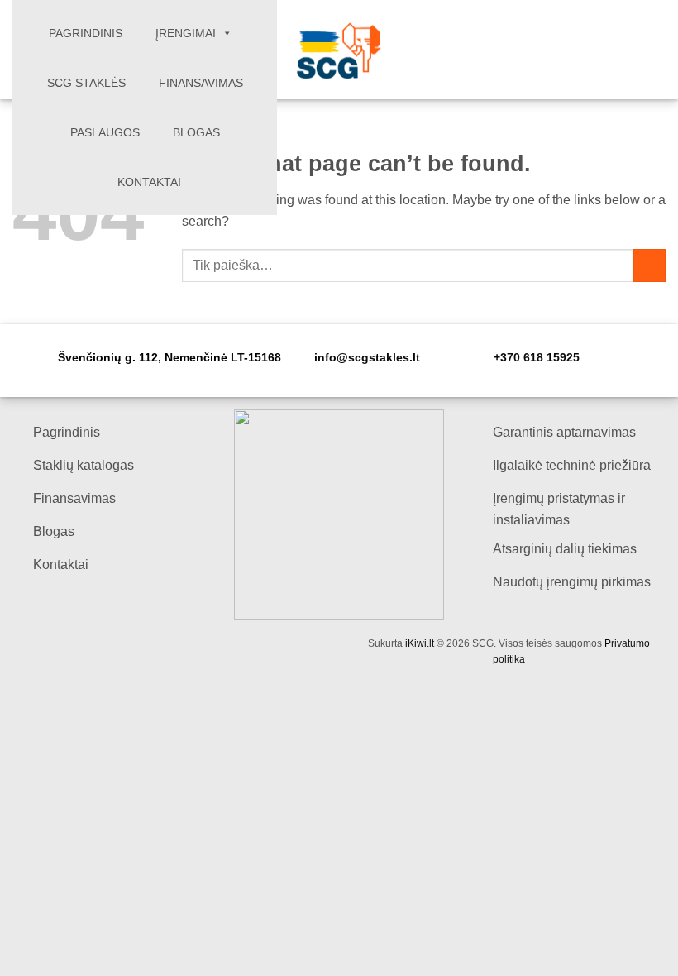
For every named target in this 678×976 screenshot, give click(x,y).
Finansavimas (201, 82)
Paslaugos (105, 132)
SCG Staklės (86, 82)
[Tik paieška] (610, 49)
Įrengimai (185, 33)
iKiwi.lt (419, 643)
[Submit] (649, 265)
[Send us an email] (633, 49)
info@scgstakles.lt (367, 358)
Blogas (196, 132)
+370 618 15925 (537, 358)
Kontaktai (149, 182)
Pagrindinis (85, 33)
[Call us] (654, 49)
